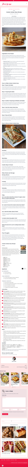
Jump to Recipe (14, 16)
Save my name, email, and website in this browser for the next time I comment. (13, 411)
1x (22, 268)
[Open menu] (26, 3)
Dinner (14, 10)
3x (25, 268)
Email (12, 409)
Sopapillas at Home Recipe (5, 366)
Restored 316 (25, 462)
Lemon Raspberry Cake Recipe (6, 453)
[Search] (11, 421)
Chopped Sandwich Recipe (17, 453)
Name (3, 409)
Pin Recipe (23, 251)
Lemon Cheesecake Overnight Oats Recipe (22, 367)
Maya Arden (14, 361)
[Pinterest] (13, 0)
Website (20, 409)
